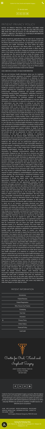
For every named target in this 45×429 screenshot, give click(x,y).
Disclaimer (5, 412)
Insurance (22, 316)
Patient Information (22, 290)
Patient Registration (22, 302)
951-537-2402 (22, 372)
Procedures (32, 408)
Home (3, 408)
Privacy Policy (23, 320)
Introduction (22, 295)
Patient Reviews (22, 298)
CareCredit (22, 331)
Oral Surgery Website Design (17, 414)
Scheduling (22, 309)
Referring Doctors (22, 410)
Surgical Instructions (8, 410)
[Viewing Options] (4, 424)
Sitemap (11, 412)
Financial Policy (22, 327)
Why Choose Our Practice (22, 306)
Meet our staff (10, 408)
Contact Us (32, 410)
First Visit (22, 313)
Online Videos (22, 324)
